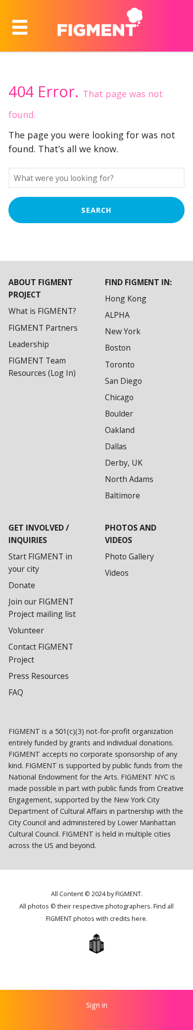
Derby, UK (124, 462)
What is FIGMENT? (42, 310)
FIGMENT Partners (43, 327)
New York (123, 331)
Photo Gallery (129, 556)
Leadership (28, 344)
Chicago (119, 397)
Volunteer (26, 630)
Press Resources (38, 675)
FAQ (15, 692)
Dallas (116, 446)
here (139, 918)
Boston (118, 347)
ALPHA (117, 314)
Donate (21, 585)
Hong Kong (125, 298)
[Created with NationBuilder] (96, 944)
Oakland (120, 429)
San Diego (123, 380)
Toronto (120, 364)
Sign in (96, 1005)
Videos (117, 572)
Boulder (119, 413)
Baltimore (122, 495)
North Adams (129, 479)
